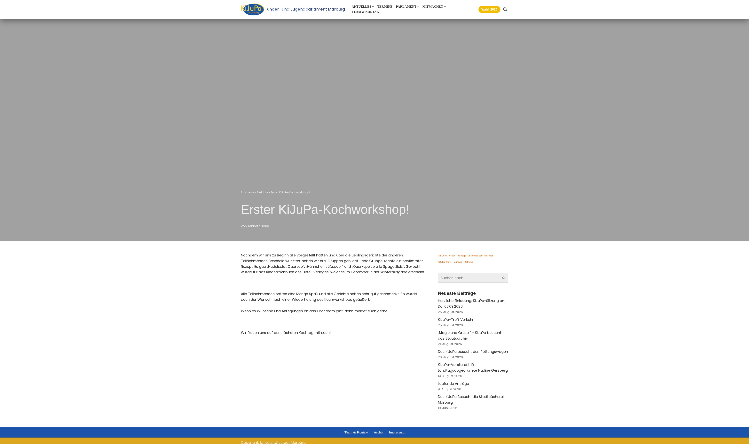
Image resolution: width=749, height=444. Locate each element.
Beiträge (461, 255)
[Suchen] (505, 9)
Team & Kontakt (366, 12)
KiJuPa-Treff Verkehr (456, 319)
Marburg (457, 262)
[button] (373, 7)
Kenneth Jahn (258, 226)
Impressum (397, 432)
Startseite (247, 192)
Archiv (378, 432)
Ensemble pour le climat (480, 255)
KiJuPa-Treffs (445, 262)
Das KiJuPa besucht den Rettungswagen (473, 351)
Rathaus (468, 262)
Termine (384, 6)
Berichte (262, 192)
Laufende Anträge (453, 383)
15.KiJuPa (442, 255)
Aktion (452, 255)
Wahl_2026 (489, 9)
